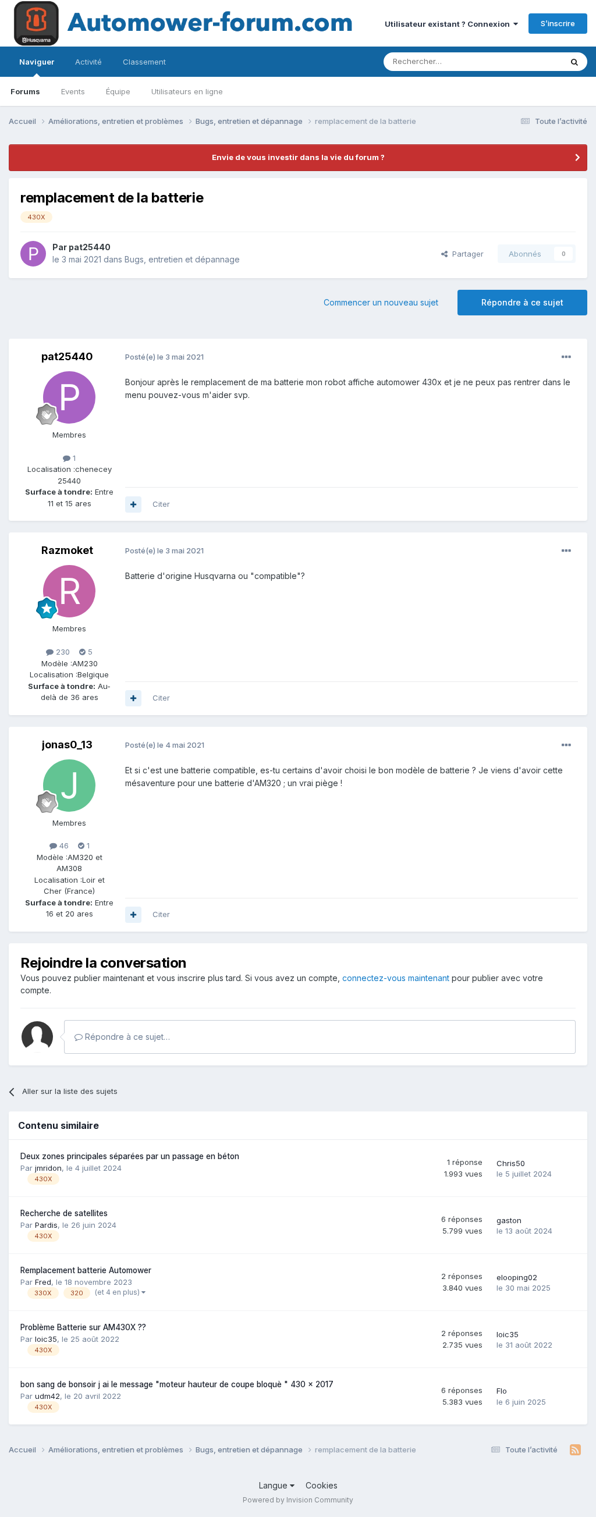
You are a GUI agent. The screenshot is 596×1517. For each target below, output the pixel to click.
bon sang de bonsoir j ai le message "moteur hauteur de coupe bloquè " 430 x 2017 (177, 1384)
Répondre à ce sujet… (126, 1037)
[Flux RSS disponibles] (575, 1450)
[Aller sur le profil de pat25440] (33, 254)
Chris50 (510, 1163)
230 (62, 651)
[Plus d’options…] (566, 357)
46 (63, 845)
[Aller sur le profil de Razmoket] (69, 591)
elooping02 (516, 1277)
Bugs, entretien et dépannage (182, 259)
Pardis (46, 1225)
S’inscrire (558, 23)
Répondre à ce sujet (522, 302)
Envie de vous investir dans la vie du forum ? (298, 157)
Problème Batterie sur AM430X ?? (83, 1327)
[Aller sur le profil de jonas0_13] (69, 785)
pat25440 (90, 247)
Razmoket (67, 550)
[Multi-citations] (133, 504)
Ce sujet (531, 61)
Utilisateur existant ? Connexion (449, 24)
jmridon (48, 1168)
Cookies (322, 1485)
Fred (43, 1282)
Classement (144, 61)
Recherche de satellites (64, 1213)
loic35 (46, 1339)
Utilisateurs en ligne (187, 91)
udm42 (47, 1396)
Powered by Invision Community (298, 1499)
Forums (25, 91)
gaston (509, 1220)
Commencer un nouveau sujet (381, 302)
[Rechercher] (574, 61)
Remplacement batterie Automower (85, 1270)
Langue (274, 1485)
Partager (466, 253)
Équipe (118, 91)
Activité (88, 61)
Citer (161, 504)
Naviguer (36, 61)
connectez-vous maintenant (395, 978)
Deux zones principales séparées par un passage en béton (129, 1156)
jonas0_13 (67, 744)
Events (73, 91)
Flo (501, 1390)
